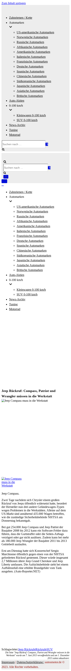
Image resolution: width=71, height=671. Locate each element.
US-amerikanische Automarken (35, 32)
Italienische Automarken (31, 56)
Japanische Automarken (31, 86)
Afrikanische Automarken (32, 47)
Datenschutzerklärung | (30, 662)
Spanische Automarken (30, 71)
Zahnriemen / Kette (20, 17)
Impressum (8, 662)
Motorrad (14, 134)
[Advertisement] (35, 350)
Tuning (13, 130)
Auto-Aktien (16, 100)
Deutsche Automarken (30, 66)
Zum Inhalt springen (14, 3)
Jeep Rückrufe (26, 649)
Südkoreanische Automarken (34, 81)
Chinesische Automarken (32, 76)
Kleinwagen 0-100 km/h (31, 115)
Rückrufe (41, 649)
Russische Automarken (30, 42)
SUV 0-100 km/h (27, 120)
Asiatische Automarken (30, 91)
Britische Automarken (30, 95)
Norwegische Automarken (32, 37)
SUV (50, 649)
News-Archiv (17, 125)
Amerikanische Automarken (33, 51)
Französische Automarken (32, 61)
